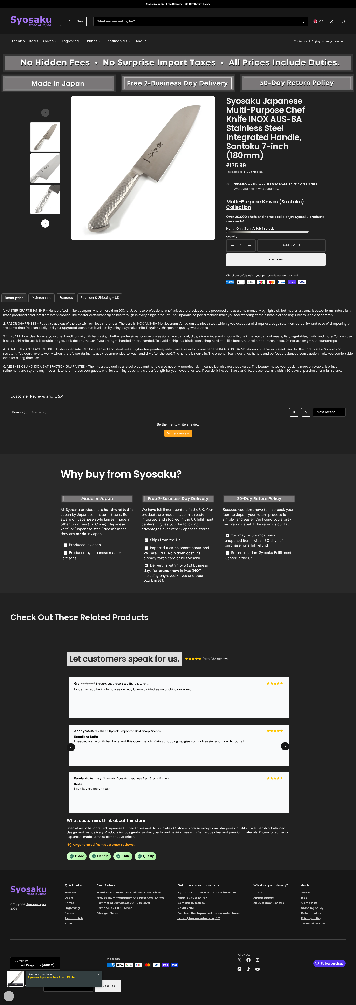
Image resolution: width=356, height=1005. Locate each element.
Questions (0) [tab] (39, 412)
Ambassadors (263, 898)
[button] (331, 21)
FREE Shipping (253, 171)
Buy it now (276, 259)
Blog (304, 898)
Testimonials (74, 918)
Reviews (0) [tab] (19, 412)
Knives (69, 903)
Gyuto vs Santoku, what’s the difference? (207, 893)
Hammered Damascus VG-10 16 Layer (123, 903)
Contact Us (309, 903)
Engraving (72, 908)
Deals (69, 898)
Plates (69, 913)
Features (66, 297)
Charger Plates (107, 913)
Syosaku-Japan (36, 904)
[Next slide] (45, 223)
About (69, 923)
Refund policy (311, 913)
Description (14, 298)
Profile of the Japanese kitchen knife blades (208, 913)
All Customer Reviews (268, 903)
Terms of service (313, 923)
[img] (193, 659)
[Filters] (306, 412)
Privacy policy (311, 918)
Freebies (70, 893)
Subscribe (108, 986)
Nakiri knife (185, 908)
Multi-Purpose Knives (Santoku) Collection (265, 204)
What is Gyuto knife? (192, 898)
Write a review (178, 433)
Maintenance (41, 297)
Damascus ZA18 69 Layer (114, 908)
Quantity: (232, 236)
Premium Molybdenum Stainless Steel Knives (129, 893)
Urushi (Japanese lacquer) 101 (198, 918)
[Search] (303, 21)
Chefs (257, 893)
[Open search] (294, 412)
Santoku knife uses (191, 903)
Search (306, 893)
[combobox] (200, 21)
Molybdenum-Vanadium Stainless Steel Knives (130, 898)
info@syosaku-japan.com (327, 41)
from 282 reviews (215, 659)
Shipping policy (312, 908)
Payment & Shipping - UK (100, 297)
